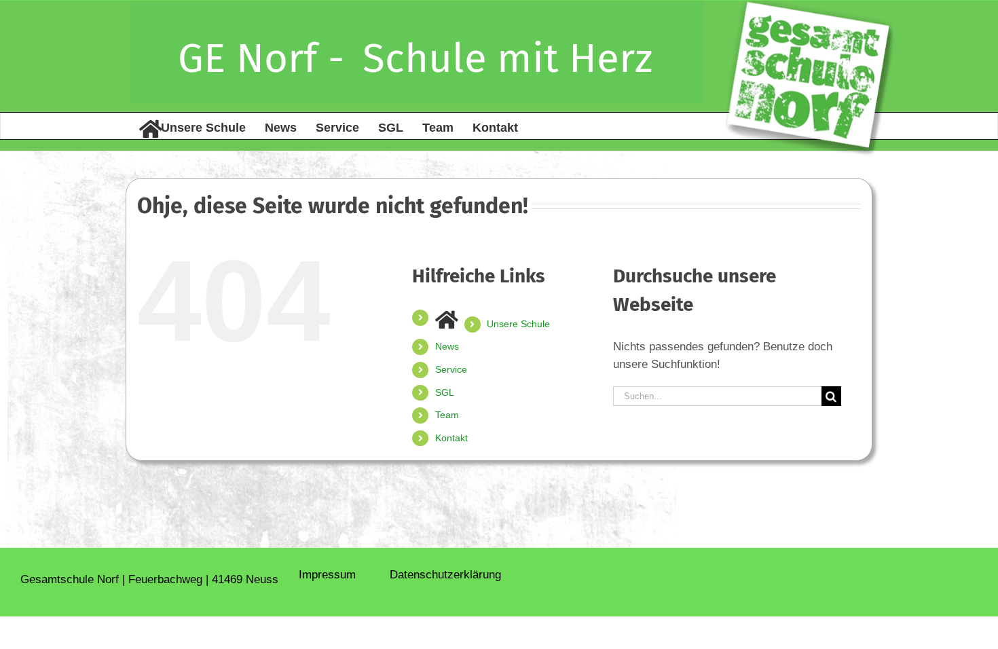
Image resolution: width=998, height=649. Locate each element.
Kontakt (451, 437)
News (447, 346)
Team (447, 414)
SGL (444, 392)
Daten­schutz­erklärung (445, 574)
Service (451, 369)
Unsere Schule (518, 323)
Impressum (327, 574)
